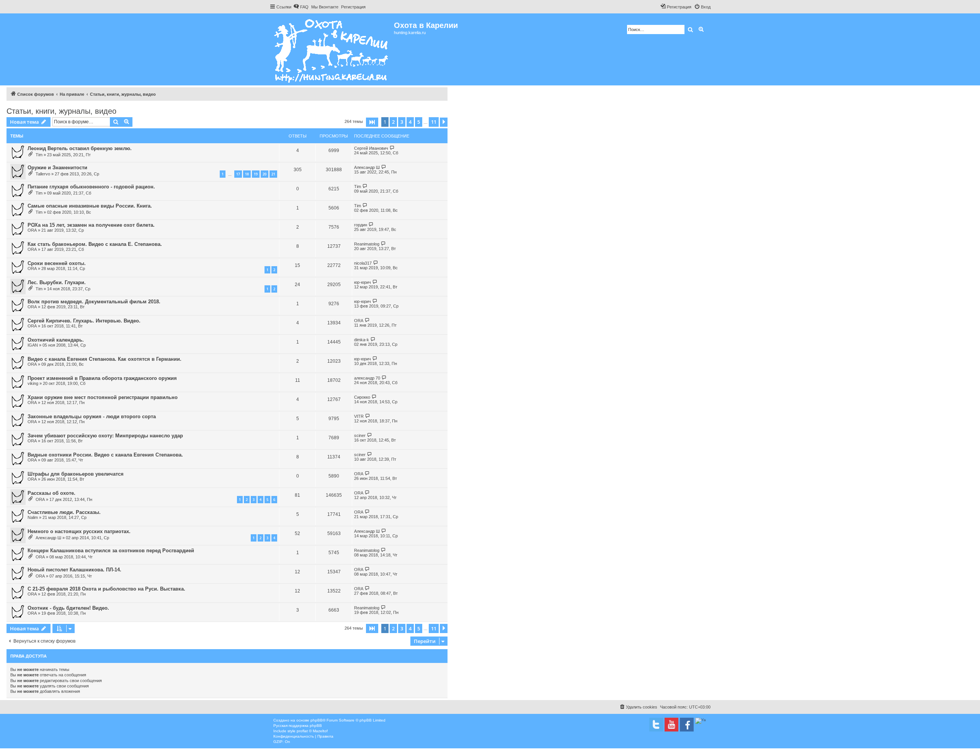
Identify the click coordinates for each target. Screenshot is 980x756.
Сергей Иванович (371, 148)
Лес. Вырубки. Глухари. (57, 282)
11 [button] (433, 121)
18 (247, 174)
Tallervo (43, 174)
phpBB (316, 720)
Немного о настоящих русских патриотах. (79, 531)
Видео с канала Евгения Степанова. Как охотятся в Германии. (104, 359)
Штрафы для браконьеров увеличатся (76, 474)
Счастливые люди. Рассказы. (64, 512)
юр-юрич (362, 282)
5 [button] (418, 121)
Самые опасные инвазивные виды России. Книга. (90, 206)
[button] (372, 122)
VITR (359, 416)
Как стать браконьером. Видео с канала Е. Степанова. (95, 244)
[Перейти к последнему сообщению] (392, 148)
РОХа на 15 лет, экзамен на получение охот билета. (91, 225)
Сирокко (362, 397)
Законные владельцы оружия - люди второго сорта (92, 416)
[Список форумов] (332, 49)
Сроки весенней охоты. (57, 263)
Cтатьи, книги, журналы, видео (61, 111)
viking (33, 383)
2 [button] (393, 121)
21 (273, 174)
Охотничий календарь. (56, 340)
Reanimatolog (366, 244)
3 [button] (401, 121)
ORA (32, 230)
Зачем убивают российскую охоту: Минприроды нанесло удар (105, 436)
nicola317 (363, 263)
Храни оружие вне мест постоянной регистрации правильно (103, 397)
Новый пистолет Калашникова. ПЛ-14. (74, 570)
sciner (360, 435)
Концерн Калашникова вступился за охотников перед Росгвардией (111, 550)
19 (256, 174)
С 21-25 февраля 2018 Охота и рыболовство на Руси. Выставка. (106, 589)
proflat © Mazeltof (312, 731)
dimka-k (361, 339)
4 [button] (410, 121)
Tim (39, 154)
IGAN (33, 345)
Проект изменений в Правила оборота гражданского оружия (102, 378)
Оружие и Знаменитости (57, 167)
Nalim (33, 517)
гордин (360, 225)
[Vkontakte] (656, 724)
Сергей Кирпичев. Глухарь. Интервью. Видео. (84, 321)
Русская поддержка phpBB (297, 725)
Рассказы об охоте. (51, 493)
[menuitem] (301, 6)
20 (264, 174)
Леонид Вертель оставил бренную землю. (80, 148)
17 (238, 174)
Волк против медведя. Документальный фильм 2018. (94, 301)
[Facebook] (687, 724)
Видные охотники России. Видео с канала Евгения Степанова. (105, 455)
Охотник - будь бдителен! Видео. (68, 608)
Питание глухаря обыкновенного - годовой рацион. (91, 187)
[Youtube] (671, 724)
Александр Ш (367, 167)
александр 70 (367, 378)
